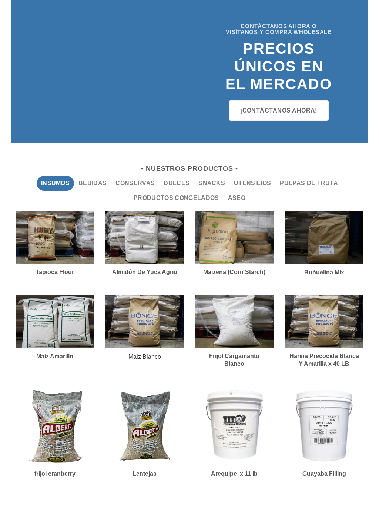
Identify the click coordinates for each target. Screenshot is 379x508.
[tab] (55, 183)
